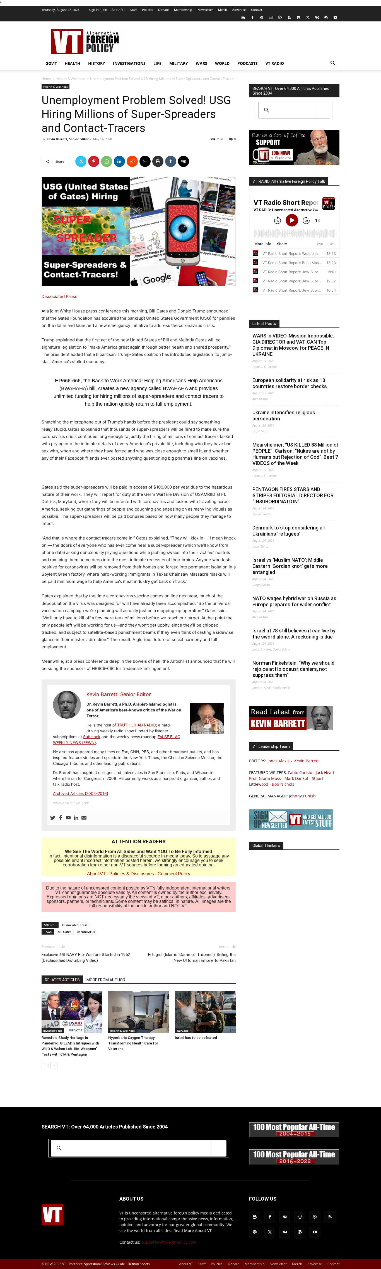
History (96, 63)
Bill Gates (64, 932)
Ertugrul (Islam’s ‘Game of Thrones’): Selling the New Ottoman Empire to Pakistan (192, 957)
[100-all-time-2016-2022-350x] (294, 1163)
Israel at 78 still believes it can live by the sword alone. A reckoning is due (294, 634)
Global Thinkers (266, 845)
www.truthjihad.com (71, 802)
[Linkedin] (119, 161)
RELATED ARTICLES (62, 980)
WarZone (183, 1031)
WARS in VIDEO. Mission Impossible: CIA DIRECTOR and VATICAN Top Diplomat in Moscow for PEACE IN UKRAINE (293, 345)
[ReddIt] (132, 161)
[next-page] (53, 1065)
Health (72, 63)
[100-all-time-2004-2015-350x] (294, 1136)
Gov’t (51, 63)
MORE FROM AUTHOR (105, 980)
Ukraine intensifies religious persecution (283, 416)
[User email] (83, 818)
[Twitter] (307, 17)
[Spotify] (298, 17)
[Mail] (261, 17)
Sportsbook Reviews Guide (104, 1263)
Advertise (239, 10)
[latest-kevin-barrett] (291, 728)
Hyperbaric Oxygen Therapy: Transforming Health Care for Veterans (133, 1043)
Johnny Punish (302, 796)
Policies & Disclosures (131, 873)
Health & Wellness (70, 78)
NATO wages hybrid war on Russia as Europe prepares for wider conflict (294, 601)
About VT (118, 10)
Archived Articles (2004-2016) (80, 793)
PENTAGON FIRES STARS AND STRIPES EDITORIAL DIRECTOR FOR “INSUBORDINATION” (293, 495)
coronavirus (86, 932)
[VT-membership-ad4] (294, 163)
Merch (222, 10)
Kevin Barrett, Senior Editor (68, 139)
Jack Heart (325, 772)
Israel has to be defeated (196, 1038)
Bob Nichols (283, 784)
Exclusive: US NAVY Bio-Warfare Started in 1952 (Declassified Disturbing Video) (86, 957)
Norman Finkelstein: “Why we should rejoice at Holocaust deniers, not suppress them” (293, 669)
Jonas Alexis (278, 760)
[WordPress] (326, 17)
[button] (332, 63)
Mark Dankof (296, 778)
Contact (256, 10)
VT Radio (275, 63)
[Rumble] (280, 17)
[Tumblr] (170, 161)
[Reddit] (271, 17)
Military (178, 63)
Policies (147, 10)
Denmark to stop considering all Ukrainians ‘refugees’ (288, 531)
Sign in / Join (98, 10)
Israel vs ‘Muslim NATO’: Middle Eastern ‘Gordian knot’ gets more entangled (290, 566)
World (222, 63)
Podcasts (247, 63)
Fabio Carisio (300, 772)
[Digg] (183, 161)
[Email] (145, 161)
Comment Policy (174, 873)
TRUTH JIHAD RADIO (136, 725)
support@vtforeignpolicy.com (168, 1242)
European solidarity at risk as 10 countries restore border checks (289, 383)
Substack (91, 736)
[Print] (157, 161)
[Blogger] (243, 17)
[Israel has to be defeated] (205, 1012)
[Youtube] (335, 17)
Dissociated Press (59, 296)
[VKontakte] (317, 17)
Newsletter (205, 10)
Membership (183, 10)
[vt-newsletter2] (291, 828)
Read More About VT (192, 1230)
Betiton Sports (139, 1263)
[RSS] (289, 17)
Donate (163, 10)
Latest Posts (264, 323)
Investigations (129, 63)
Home (46, 78)
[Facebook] (252, 17)
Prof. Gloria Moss (265, 778)
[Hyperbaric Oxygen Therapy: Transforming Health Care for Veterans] (138, 1012)
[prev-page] (45, 1065)
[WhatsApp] (106, 161)
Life (157, 63)
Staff (133, 10)
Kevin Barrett (306, 760)
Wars (201, 63)
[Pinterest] (93, 161)
